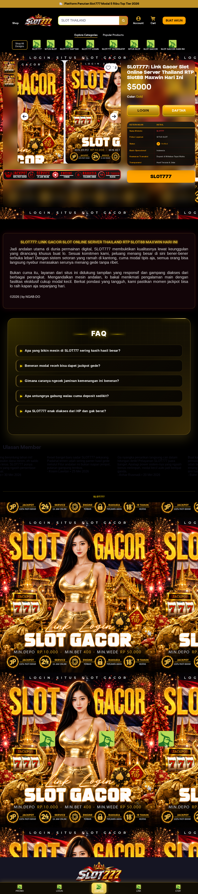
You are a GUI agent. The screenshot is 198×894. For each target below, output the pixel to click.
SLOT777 (161, 176)
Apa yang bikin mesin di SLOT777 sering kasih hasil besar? (72, 350)
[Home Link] (38, 20)
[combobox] (88, 20)
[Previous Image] (25, 116)
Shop (15, 23)
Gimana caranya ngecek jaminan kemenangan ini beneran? (72, 381)
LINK (138, 891)
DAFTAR (179, 110)
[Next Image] (114, 116)
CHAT (178, 891)
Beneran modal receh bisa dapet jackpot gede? (62, 366)
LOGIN (143, 110)
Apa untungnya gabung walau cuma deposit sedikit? (67, 396)
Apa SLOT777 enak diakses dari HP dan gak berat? (65, 411)
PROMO (20, 891)
